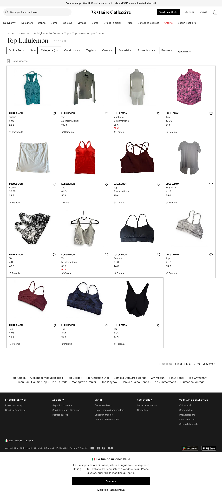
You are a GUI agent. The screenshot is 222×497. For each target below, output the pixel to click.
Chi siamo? (185, 405)
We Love (67, 23)
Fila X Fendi (176, 378)
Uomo (54, 23)
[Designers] (35, 23)
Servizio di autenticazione (66, 410)
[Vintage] (89, 23)
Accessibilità (11, 448)
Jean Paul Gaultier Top (32, 382)
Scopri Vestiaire (187, 23)
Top (66, 33)
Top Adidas (18, 378)
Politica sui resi (60, 415)
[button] (215, 12)
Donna (42, 23)
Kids (129, 23)
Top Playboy (109, 382)
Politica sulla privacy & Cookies (72, 448)
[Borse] (101, 23)
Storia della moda (188, 424)
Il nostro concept (14, 405)
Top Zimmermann (164, 382)
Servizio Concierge (15, 410)
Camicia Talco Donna (135, 382)
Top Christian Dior (97, 378)
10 (198, 364)
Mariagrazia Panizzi (84, 382)
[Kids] (135, 23)
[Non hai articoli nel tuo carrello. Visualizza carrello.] (215, 12)
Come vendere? (103, 405)
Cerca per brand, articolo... (24, 12)
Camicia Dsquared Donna (129, 378)
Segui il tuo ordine (62, 405)
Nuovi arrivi (9, 23)
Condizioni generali (44, 448)
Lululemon (23, 33)
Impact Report (187, 415)
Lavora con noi (187, 419)
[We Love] (75, 23)
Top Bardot (74, 378)
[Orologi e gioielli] (125, 23)
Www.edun (158, 378)
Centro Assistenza (147, 405)
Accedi (189, 12)
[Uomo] (60, 23)
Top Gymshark (197, 378)
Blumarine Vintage (192, 382)
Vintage (82, 23)
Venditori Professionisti (107, 419)
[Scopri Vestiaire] (198, 23)
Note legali (26, 448)
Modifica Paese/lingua (111, 490)
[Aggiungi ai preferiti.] (54, 114)
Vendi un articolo (168, 12)
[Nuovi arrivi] (18, 23)
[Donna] (48, 23)
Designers (27, 23)
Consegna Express (148, 23)
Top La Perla (59, 382)
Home (10, 33)
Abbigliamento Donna (47, 33)
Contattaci (142, 410)
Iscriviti (203, 12)
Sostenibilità (186, 410)
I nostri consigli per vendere (109, 410)
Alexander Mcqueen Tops (46, 378)
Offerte (168, 23)
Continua (111, 481)
